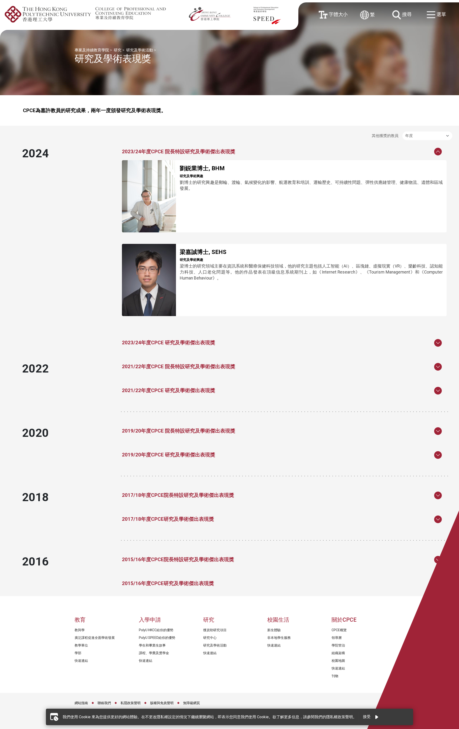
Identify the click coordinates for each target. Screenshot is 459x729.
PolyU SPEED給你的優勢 (157, 638)
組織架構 (338, 653)
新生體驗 (274, 630)
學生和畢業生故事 (152, 645)
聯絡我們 (104, 703)
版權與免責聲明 (162, 703)
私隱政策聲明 (130, 703)
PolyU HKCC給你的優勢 (156, 630)
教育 (80, 620)
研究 (117, 50)
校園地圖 (338, 661)
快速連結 (82, 661)
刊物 (335, 676)
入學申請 (150, 620)
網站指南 (81, 703)
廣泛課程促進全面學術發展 (95, 638)
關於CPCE (344, 620)
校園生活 (278, 620)
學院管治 (338, 645)
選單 (440, 14)
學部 (78, 653)
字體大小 (337, 14)
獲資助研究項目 (215, 630)
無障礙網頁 (191, 703)
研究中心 (210, 638)
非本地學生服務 (279, 638)
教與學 (80, 630)
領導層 (337, 638)
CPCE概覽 (339, 630)
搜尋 (406, 14)
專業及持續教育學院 (92, 50)
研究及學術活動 (139, 50)
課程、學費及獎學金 (154, 653)
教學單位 (81, 645)
